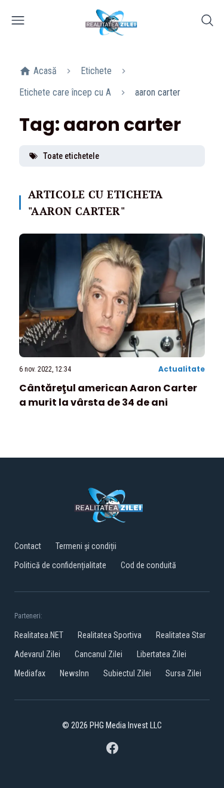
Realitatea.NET (38, 635)
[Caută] (207, 22)
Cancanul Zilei (98, 654)
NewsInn (74, 673)
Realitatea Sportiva (110, 635)
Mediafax (29, 673)
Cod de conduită (148, 565)
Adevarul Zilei (37, 654)
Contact (27, 546)
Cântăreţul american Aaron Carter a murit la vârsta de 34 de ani (108, 395)
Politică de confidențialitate (60, 565)
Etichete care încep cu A (65, 92)
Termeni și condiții (86, 546)
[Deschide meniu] (18, 22)
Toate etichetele (71, 156)
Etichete (96, 70)
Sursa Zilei (183, 673)
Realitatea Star (180, 635)
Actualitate (181, 369)
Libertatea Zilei (161, 654)
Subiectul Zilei (127, 673)
